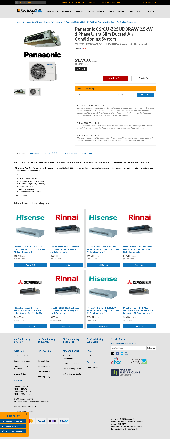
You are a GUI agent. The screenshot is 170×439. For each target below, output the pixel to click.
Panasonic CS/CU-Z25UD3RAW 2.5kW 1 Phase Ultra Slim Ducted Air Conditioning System (101, 22)
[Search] (16, 2)
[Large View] (20, 92)
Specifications (34, 153)
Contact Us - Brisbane (22, 356)
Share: (78, 49)
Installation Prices (95, 11)
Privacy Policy (43, 361)
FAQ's (89, 356)
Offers (110, 11)
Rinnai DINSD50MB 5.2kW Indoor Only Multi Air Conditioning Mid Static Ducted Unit (64, 310)
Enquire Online (20, 374)
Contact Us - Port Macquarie (21, 367)
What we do (52, 11)
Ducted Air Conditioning (68, 357)
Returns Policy (44, 366)
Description (20, 153)
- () (151, 11)
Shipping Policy (44, 377)
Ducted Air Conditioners (32, 22)
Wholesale (79, 11)
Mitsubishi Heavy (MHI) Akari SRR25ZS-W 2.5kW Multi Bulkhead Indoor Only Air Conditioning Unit (29, 310)
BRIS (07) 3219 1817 (71, 2)
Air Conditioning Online (72, 369)
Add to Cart (116, 78)
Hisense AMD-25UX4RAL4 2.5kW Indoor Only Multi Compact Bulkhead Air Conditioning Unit (30, 249)
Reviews (48, 153)
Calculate (146, 95)
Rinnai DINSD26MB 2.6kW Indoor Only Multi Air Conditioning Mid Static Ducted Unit (64, 249)
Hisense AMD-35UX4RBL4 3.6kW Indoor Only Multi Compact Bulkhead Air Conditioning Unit (103, 249)
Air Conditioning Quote (72, 374)
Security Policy (44, 371)
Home (18, 22)
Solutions (66, 11)
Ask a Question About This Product (79, 153)
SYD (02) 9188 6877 (90, 2)
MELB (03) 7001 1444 (110, 2)
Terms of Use (43, 356)
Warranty (121, 11)
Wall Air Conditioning (71, 363)
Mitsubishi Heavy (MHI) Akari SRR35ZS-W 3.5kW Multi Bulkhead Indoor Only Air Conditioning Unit (138, 310)
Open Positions (93, 367)
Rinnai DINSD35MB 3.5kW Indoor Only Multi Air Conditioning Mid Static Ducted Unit (137, 249)
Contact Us (133, 11)
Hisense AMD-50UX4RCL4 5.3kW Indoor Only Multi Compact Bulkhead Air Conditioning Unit (103, 310)
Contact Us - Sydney (22, 361)
